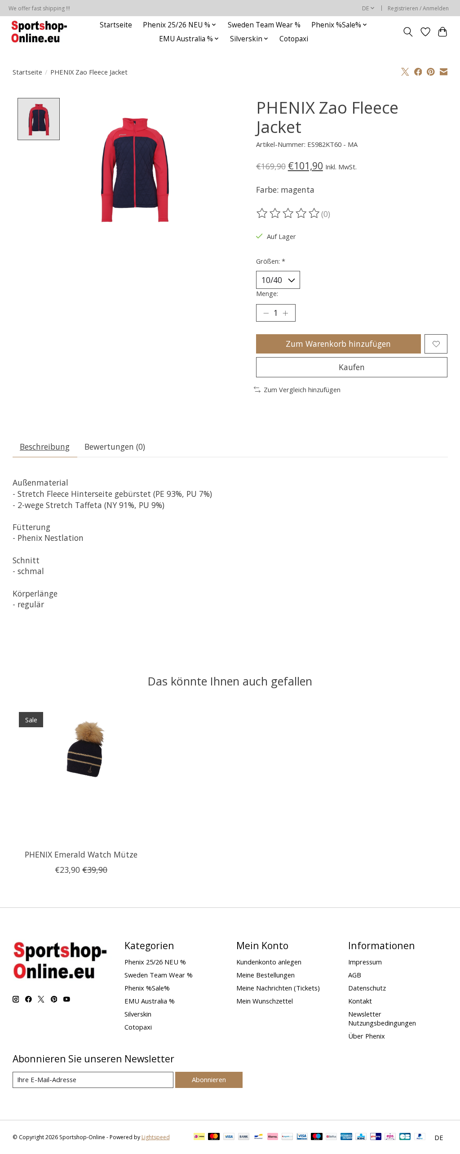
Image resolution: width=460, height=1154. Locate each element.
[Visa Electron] (302, 1137)
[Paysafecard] (287, 1137)
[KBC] (361, 1137)
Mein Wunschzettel (264, 1000)
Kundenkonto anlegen (268, 961)
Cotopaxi (293, 39)
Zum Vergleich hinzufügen (302, 389)
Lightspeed (156, 1137)
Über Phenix (366, 1035)
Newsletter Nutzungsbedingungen (382, 1018)
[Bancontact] (258, 1137)
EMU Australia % (149, 1000)
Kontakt (360, 1000)
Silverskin (137, 1013)
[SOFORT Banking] (272, 1137)
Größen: (270, 260)
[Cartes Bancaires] (405, 1137)
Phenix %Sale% (147, 987)
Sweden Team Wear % (264, 25)
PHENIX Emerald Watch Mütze (80, 854)
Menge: (267, 293)
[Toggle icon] (407, 32)
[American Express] (346, 1137)
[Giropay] (375, 1137)
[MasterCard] (214, 1137)
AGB (354, 974)
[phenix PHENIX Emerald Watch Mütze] (81, 774)
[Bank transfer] (244, 1137)
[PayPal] (420, 1137)
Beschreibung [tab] (45, 446)
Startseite (116, 25)
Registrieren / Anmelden (418, 8)
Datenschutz (367, 987)
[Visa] (229, 1137)
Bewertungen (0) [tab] (114, 446)
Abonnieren (209, 1079)
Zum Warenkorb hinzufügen (338, 343)
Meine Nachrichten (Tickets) (278, 987)
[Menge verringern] (266, 313)
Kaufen (352, 367)
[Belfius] (331, 1137)
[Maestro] (317, 1137)
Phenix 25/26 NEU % (155, 961)
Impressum (365, 961)
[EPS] (390, 1137)
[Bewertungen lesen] (289, 213)
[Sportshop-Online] (40, 31)
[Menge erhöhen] (285, 313)
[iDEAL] (199, 1137)
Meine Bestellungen (265, 974)
